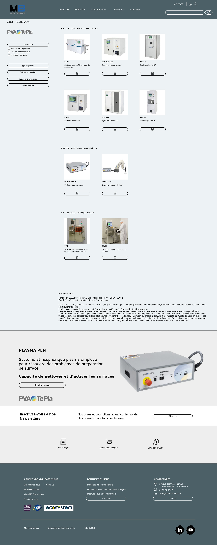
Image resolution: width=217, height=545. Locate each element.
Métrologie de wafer (19, 55)
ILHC (66, 62)
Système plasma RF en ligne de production (77, 66)
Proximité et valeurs (33, 489)
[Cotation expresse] (77, 74)
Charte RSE (90, 528)
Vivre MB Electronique (34, 494)
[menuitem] (195, 4)
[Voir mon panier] (190, 5)
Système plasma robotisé (112, 185)
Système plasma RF (148, 65)
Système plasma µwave (111, 65)
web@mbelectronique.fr (170, 494)
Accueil (11, 22)
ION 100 (143, 117)
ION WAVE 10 (107, 62)
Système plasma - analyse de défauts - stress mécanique (76, 250)
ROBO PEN (106, 182)
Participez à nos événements (100, 485)
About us (50, 485)
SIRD (66, 246)
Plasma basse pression (20, 48)
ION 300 (105, 117)
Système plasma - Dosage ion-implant (114, 250)
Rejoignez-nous (31, 499)
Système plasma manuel (74, 185)
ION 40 (67, 117)
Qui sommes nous (32, 485)
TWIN (104, 246)
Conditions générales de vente (61, 528)
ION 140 (143, 62)
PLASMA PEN (70, 182)
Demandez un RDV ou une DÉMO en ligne (106, 489)
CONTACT (178, 4)
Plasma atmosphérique (20, 52)
